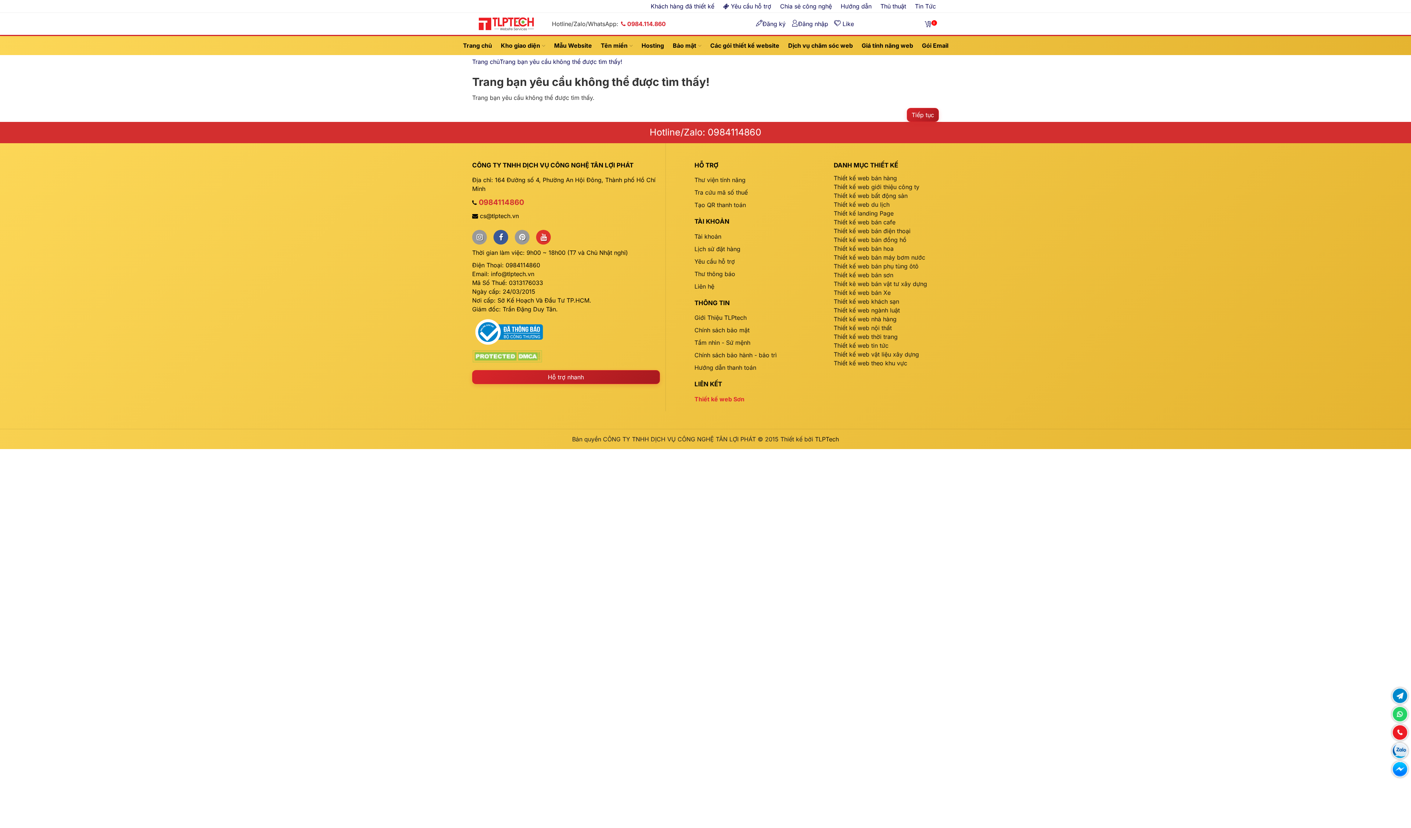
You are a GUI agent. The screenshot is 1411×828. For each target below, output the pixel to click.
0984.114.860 (646, 24)
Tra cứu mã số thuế (721, 192)
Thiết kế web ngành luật (867, 310)
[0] (928, 24)
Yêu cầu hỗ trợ (714, 261)
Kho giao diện (521, 45)
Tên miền (615, 45)
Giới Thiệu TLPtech (720, 317)
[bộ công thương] (509, 331)
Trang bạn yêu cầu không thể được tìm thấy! (561, 61)
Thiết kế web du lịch (862, 204)
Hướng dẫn (856, 6)
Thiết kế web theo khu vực (870, 363)
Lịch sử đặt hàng (717, 249)
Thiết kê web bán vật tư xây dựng (880, 284)
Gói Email (935, 45)
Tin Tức (925, 6)
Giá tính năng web (887, 45)
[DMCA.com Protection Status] (507, 355)
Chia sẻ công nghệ (806, 6)
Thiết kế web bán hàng (865, 178)
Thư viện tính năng (720, 180)
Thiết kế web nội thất (863, 328)
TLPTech (827, 439)
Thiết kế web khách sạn (866, 301)
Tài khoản (707, 236)
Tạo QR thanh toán (720, 205)
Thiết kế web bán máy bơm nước (879, 257)
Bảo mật (685, 45)
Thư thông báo (714, 274)
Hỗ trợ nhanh (566, 377)
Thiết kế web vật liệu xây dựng (876, 354)
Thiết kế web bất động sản (871, 195)
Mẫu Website (573, 45)
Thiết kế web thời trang (866, 336)
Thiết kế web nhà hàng (865, 319)
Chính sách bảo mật (722, 330)
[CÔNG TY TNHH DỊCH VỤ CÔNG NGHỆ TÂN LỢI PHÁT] (506, 23)
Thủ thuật (893, 6)
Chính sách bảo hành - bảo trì (735, 355)
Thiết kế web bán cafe (864, 222)
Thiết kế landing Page (864, 213)
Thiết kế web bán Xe (862, 292)
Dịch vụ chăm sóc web (820, 45)
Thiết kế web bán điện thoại (872, 231)
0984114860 (501, 202)
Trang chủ (477, 45)
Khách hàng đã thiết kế (682, 6)
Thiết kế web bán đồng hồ (870, 239)
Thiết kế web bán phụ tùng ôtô (876, 266)
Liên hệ (704, 286)
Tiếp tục (923, 115)
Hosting (653, 45)
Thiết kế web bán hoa (864, 248)
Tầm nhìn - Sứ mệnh (722, 342)
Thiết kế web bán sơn (863, 275)
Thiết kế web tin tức (861, 345)
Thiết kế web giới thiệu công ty (876, 187)
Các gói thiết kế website (744, 45)
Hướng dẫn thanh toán (725, 367)
